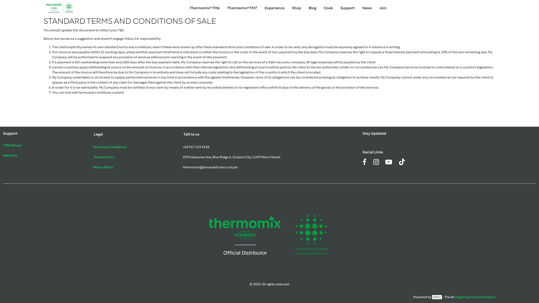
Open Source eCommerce (475, 297)
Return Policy (103, 167)
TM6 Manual (12, 145)
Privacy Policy (104, 157)
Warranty (10, 155)
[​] (364, 163)
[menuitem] (242, 8)
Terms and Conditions (109, 147)
